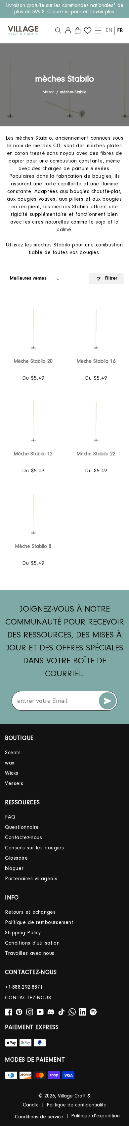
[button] (58, 30)
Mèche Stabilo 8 (33, 546)
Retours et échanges (30, 912)
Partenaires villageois (31, 879)
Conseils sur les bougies (34, 848)
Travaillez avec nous (30, 953)
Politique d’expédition (95, 1116)
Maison (49, 92)
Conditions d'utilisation (32, 943)
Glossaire (16, 858)
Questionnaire (22, 827)
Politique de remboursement (39, 922)
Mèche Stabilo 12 (33, 454)
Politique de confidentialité (77, 1105)
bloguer (14, 868)
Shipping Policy (23, 933)
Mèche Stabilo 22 (95, 454)
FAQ (10, 817)
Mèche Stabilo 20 (33, 361)
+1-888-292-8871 (24, 987)
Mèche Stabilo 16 (95, 361)
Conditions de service (39, 1117)
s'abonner (107, 700)
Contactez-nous (23, 837)
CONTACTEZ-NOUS (28, 998)
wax (10, 763)
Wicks (12, 773)
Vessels (14, 783)
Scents (13, 753)
